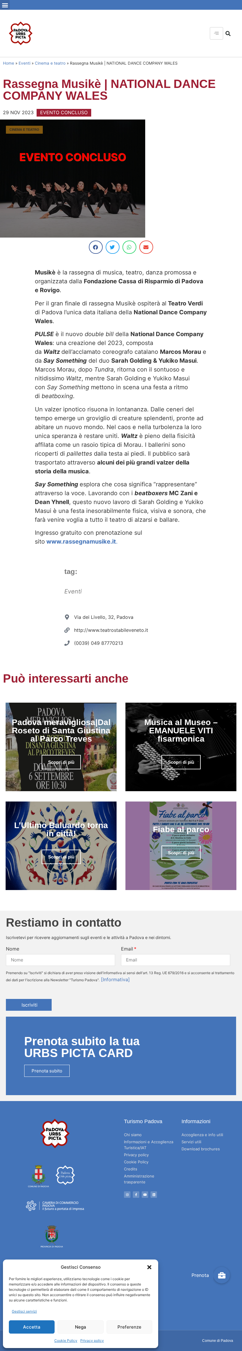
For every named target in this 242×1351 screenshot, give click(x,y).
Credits (130, 1169)
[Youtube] (145, 1194)
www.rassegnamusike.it (81, 541)
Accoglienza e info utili (202, 1134)
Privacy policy (92, 1340)
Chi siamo (133, 1134)
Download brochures (201, 1148)
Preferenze (129, 1327)
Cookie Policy (65, 1340)
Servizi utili (191, 1141)
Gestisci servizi (24, 1311)
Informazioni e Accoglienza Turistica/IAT (148, 1144)
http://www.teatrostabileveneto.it (111, 630)
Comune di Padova (217, 1341)
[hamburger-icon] (216, 33)
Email (127, 948)
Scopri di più (61, 762)
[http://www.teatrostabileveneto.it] (67, 630)
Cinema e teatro (50, 63)
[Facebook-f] (136, 1194)
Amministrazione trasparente (139, 1179)
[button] (149, 1267)
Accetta (31, 1327)
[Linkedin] (154, 1194)
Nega (80, 1327)
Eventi (24, 63)
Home (8, 63)
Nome (12, 948)
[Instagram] (127, 1194)
